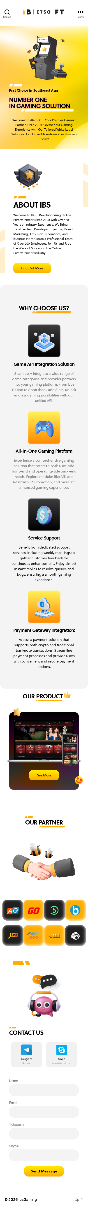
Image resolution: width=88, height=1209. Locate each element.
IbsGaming (28, 1199)
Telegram (26, 1059)
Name (13, 1081)
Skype (61, 1059)
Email (13, 1103)
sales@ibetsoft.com (61, 1063)
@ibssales (27, 1063)
